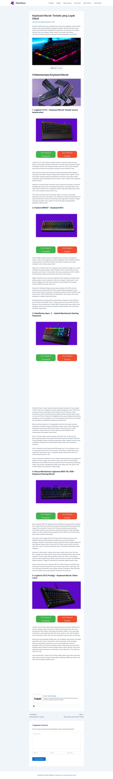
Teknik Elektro (87, 3)
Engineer (51, 3)
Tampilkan (59, 68)
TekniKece (21, 3)
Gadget (58, 3)
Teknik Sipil (77, 3)
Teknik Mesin (97, 3)
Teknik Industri (67, 3)
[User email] (34, 706)
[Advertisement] (46, 381)
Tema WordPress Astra (69, 775)
